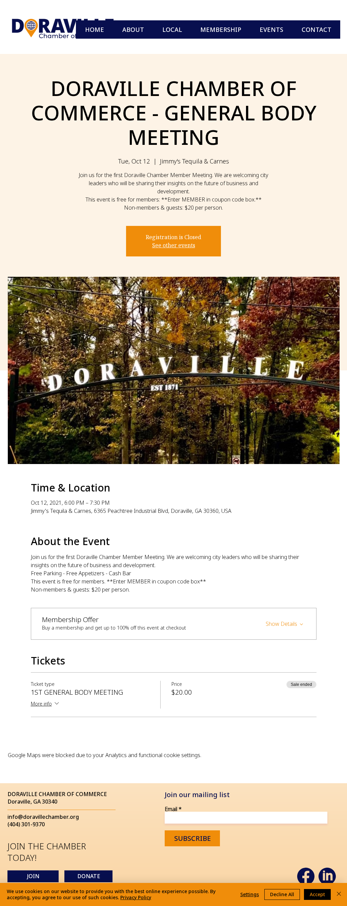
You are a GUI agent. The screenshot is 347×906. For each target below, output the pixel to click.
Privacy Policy (135, 897)
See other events (173, 245)
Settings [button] (249, 894)
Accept (317, 894)
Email (171, 809)
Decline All (282, 894)
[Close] (339, 894)
